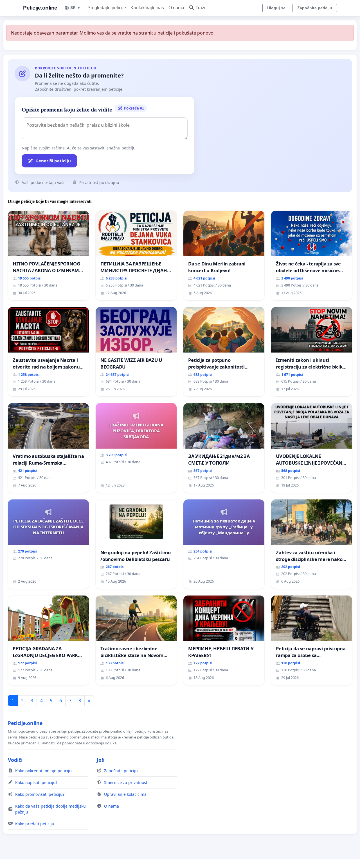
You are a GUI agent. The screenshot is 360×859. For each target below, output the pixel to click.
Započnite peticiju (314, 8)
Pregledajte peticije (106, 7)
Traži (200, 7)
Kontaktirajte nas (147, 7)
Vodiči (15, 759)
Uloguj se (276, 8)
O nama (176, 7)
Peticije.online (40, 8)
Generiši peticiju (53, 160)
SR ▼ (75, 7)
